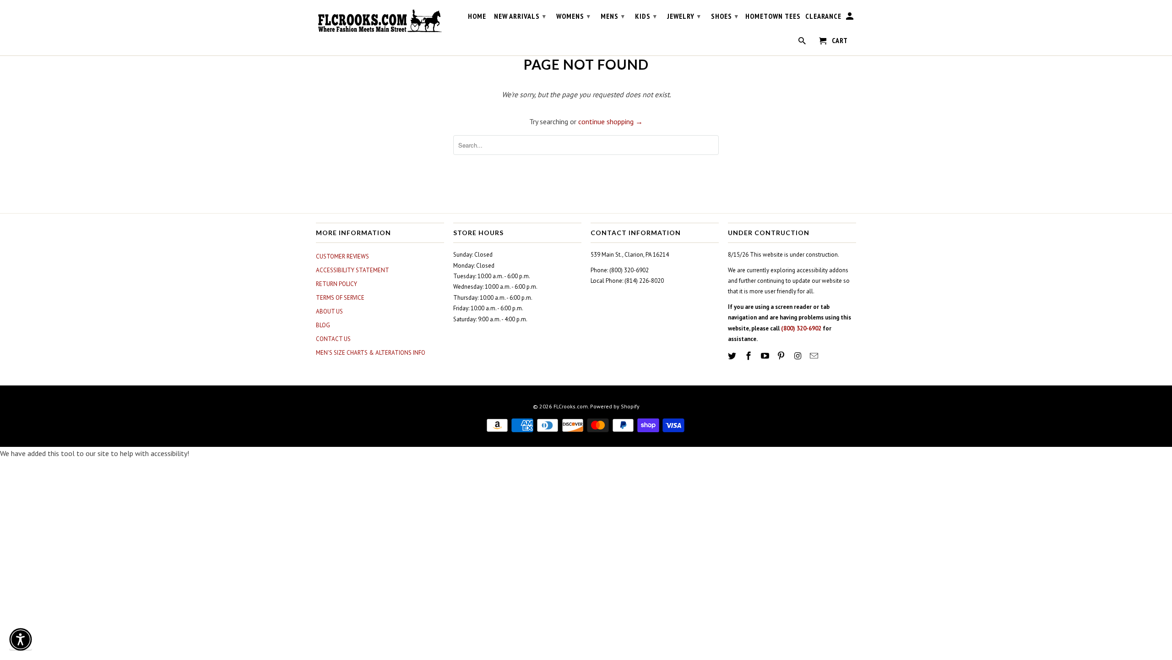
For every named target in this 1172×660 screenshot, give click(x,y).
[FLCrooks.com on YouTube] (766, 356)
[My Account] (850, 18)
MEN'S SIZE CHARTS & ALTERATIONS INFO (370, 353)
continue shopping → (610, 121)
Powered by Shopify (615, 406)
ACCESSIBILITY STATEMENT (352, 270)
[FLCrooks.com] (380, 21)
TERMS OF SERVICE (340, 298)
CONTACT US (333, 339)
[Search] (802, 43)
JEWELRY (684, 16)
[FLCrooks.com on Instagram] (798, 356)
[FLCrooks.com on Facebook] (749, 356)
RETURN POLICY (336, 284)
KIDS (646, 16)
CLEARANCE (823, 16)
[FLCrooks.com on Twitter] (733, 356)
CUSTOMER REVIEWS (342, 256)
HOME (477, 16)
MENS (613, 16)
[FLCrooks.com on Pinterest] (782, 356)
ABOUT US (329, 311)
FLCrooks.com (570, 406)
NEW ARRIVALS (520, 16)
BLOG (323, 325)
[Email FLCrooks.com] (815, 356)
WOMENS (573, 16)
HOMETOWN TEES (773, 16)
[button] (20, 639)
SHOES (724, 16)
